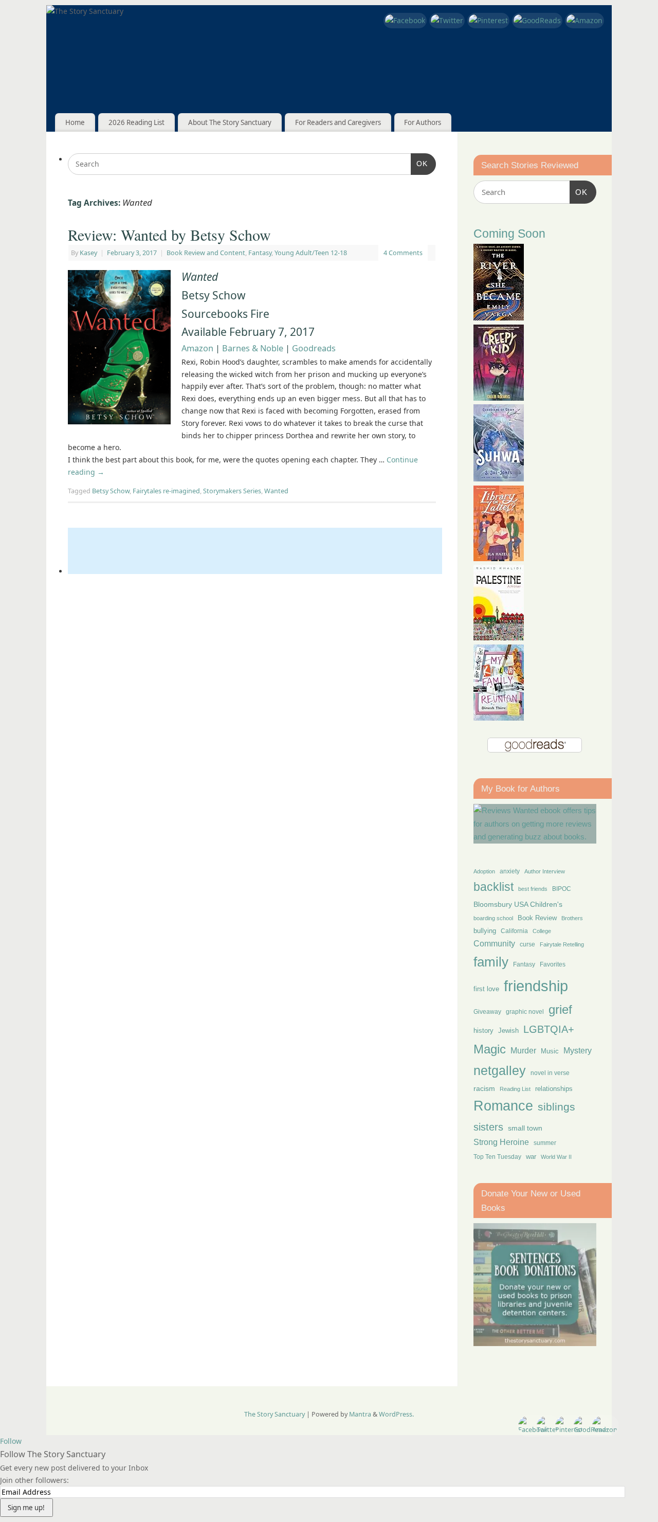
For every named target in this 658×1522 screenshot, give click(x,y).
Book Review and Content (206, 252)
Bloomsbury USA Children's (517, 904)
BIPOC (561, 888)
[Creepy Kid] (498, 397)
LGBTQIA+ (548, 1029)
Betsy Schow (111, 491)
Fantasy (259, 252)
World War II (556, 1157)
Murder (523, 1050)
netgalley (499, 1070)
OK (419, 163)
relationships (554, 1089)
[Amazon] (584, 20)
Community (494, 943)
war (531, 1156)
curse (527, 944)
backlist (493, 886)
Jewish (508, 1030)
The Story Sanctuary (274, 1414)
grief (560, 1009)
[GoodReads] (537, 20)
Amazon (197, 348)
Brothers (572, 918)
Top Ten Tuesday (497, 1156)
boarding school (493, 918)
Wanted (276, 491)
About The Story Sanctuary (229, 122)
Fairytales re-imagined (166, 491)
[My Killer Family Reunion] (498, 717)
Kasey (88, 252)
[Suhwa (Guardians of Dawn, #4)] (498, 478)
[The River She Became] (498, 317)
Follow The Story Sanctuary (52, 1454)
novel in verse (550, 1073)
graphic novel (525, 1012)
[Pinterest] (488, 20)
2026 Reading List (136, 122)
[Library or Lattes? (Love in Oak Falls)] (498, 558)
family (490, 962)
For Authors (422, 122)
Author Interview (544, 871)
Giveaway (487, 1012)
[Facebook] (405, 20)
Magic (489, 1049)
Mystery (577, 1050)
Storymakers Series (232, 491)
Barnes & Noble (252, 348)
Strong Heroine (501, 1142)
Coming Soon (509, 233)
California (514, 931)
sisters (488, 1127)
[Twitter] (447, 20)
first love (486, 989)
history (483, 1030)
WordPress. (396, 1414)
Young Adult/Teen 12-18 (311, 252)
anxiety (510, 871)
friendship (536, 985)
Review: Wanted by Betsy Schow (169, 234)
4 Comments (403, 252)
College (542, 931)
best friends (532, 889)
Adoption (484, 871)
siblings (556, 1107)
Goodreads (314, 348)
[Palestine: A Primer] (498, 637)
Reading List (515, 1089)
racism (484, 1088)
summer (545, 1142)
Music (550, 1051)
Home (75, 122)
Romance (503, 1106)
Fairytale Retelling (562, 944)
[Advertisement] (255, 551)
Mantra (360, 1414)
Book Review (537, 918)
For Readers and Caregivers (338, 122)
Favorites (552, 964)
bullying (484, 931)
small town (525, 1128)
